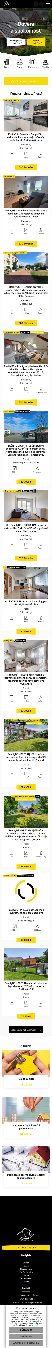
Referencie (26, 1278)
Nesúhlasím (26, 1336)
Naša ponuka (26, 1269)
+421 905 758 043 (26, 1247)
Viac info (35, 1325)
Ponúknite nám (26, 1272)
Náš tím (26, 1275)
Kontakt (26, 1281)
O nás (26, 1266)
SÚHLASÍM (26, 1330)
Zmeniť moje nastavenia (26, 1343)
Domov (26, 1262)
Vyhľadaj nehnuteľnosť (25, 81)
